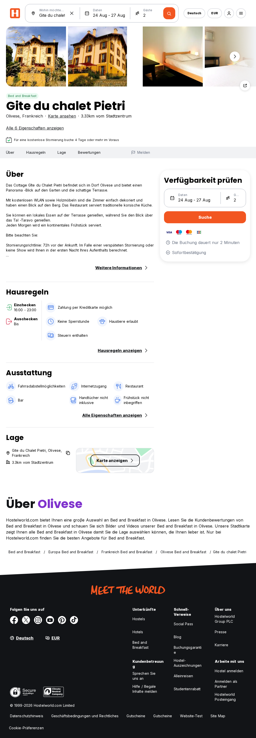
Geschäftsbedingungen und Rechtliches (85, 716)
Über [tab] (10, 152)
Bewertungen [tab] (89, 152)
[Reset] (72, 13)
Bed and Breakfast (22, 96)
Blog (177, 637)
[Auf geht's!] (169, 13)
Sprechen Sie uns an (144, 675)
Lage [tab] (62, 152)
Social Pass (183, 624)
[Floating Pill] (235, 57)
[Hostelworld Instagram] (38, 620)
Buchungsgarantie (188, 649)
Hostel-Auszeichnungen (188, 663)
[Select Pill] (229, 13)
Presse (220, 632)
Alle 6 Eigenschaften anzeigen (35, 128)
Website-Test (191, 716)
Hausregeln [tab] (36, 152)
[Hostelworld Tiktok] (74, 620)
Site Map (218, 716)
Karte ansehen (62, 116)
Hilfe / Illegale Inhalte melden (144, 689)
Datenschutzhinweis (26, 716)
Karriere (221, 645)
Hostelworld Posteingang (225, 697)
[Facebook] (14, 620)
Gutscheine (135, 716)
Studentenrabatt (187, 689)
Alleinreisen (183, 676)
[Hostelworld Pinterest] (62, 620)
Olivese (13, 116)
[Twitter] (26, 620)
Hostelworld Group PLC (225, 619)
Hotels (137, 632)
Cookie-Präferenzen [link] (26, 728)
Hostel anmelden (229, 671)
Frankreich (32, 116)
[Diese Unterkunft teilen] (245, 85)
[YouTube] (50, 620)
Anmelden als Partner (226, 683)
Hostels (138, 619)
